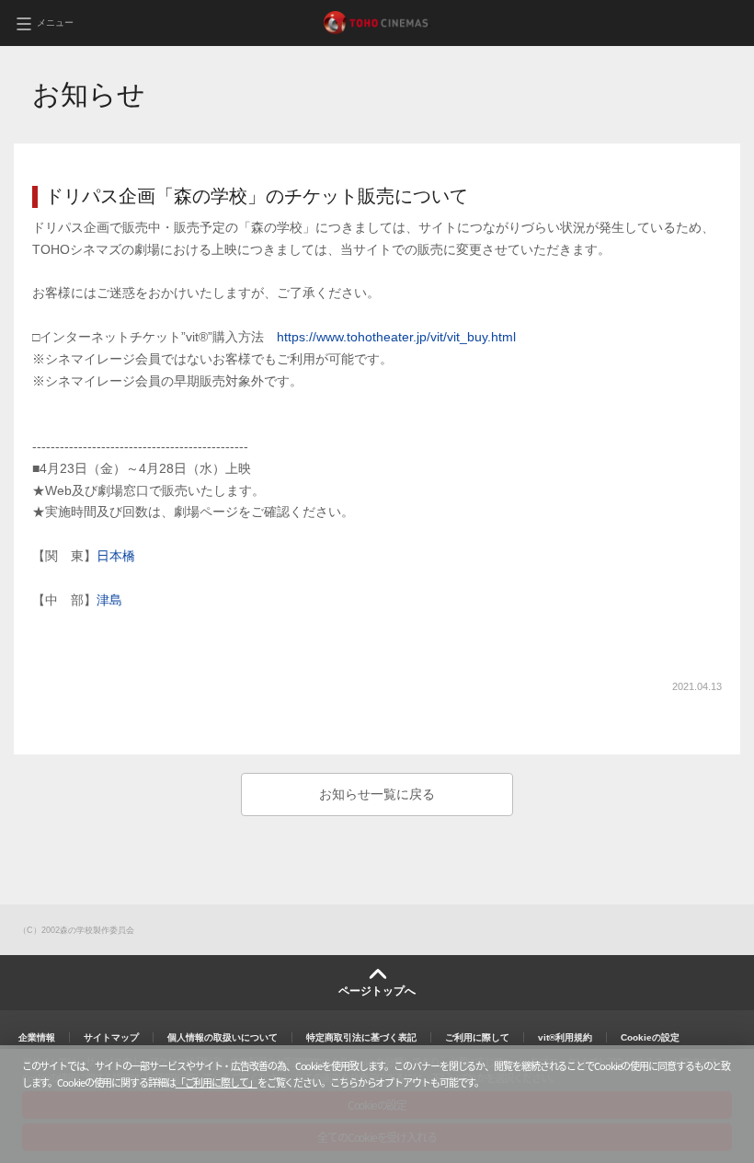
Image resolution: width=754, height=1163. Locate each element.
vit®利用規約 (565, 1037)
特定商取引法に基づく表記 (361, 1037)
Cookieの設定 (650, 1037)
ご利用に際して (477, 1037)
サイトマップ (111, 1037)
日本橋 (116, 555)
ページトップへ (377, 991)
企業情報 (36, 1037)
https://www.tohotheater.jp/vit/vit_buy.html (396, 336)
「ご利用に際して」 (216, 1082)
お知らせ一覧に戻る (377, 794)
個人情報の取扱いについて (222, 1037)
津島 (109, 600)
